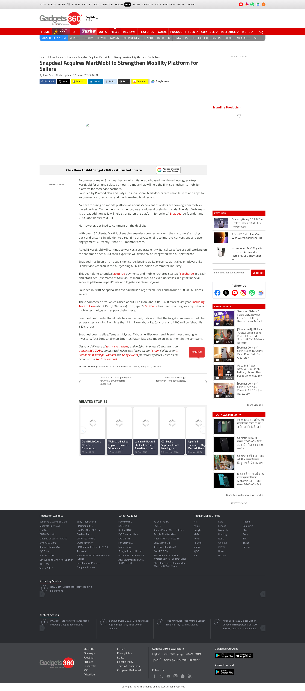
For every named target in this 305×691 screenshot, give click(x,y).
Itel (195, 555)
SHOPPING (147, 4)
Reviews (129, 31)
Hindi (165, 654)
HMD (196, 534)
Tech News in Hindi (226, 415)
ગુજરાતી (156, 660)
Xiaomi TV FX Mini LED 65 (167, 539)
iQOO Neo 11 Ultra (128, 534)
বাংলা (173, 654)
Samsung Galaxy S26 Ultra (53, 522)
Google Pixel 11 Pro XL (130, 551)
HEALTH (119, 4)
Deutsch (182, 660)
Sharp (246, 530)
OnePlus (222, 543)
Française (194, 660)
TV (169, 38)
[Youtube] (235, 293)
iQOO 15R (45, 564)
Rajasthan (169, 4)
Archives (88, 662)
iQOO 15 (44, 551)
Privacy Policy (124, 653)
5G (255, 38)
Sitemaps (89, 653)
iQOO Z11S (124, 539)
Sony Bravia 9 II (162, 543)
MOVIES (76, 4)
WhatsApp (98, 355)
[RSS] (263, 4)
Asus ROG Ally (161, 551)
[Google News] (261, 293)
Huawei (198, 543)
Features (146, 31)
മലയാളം (169, 660)
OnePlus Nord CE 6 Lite (89, 530)
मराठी (198, 654)
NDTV (43, 4)
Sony (245, 534)
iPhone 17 (82, 551)
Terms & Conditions (128, 666)
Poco (221, 551)
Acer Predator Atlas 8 (165, 547)
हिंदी (68, 4)
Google (197, 530)
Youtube (168, 675)
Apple (197, 526)
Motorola (223, 530)
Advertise (89, 675)
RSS (86, 670)
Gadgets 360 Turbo (90, 351)
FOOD (97, 4)
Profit (61, 4)
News (115, 31)
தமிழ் (180, 654)
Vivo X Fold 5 (46, 568)
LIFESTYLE (107, 4)
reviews (123, 346)
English (156, 654)
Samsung (248, 526)
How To (101, 38)
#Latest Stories (49, 615)
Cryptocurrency (85, 543)
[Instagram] (243, 293)
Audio (160, 38)
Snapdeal (176, 213)
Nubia (221, 539)
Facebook (85, 355)
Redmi (246, 522)
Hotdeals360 (200, 38)
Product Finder (182, 31)
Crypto (148, 38)
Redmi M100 (125, 530)
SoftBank (151, 306)
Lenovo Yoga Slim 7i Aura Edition (56, 560)
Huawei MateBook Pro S (131, 555)
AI (75, 31)
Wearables (243, 38)
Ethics (120, 658)
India (115, 366)
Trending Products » (227, 107)
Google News (130, 355)
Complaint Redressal (129, 670)
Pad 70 (157, 526)
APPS (158, 4)
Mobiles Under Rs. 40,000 (53, 539)
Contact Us (90, 666)
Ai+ (195, 522)
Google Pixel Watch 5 (165, 534)
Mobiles (74, 38)
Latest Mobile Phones (88, 563)
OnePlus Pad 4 (84, 534)
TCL (244, 539)
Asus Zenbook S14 (50, 547)
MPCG (180, 4)
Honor (197, 539)
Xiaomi (246, 547)
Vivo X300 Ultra (48, 543)
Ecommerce (105, 366)
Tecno (246, 543)
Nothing (222, 534)
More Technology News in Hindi (244, 495)
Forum (155, 351)
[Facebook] (217, 293)
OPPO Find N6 (47, 534)
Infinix (197, 547)
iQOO (196, 551)
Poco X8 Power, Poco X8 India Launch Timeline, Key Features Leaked (185, 623)
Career (121, 649)
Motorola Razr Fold (50, 526)
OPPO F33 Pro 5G (86, 539)
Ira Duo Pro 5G (161, 522)
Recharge (228, 31)
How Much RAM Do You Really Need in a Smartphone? (71, 589)
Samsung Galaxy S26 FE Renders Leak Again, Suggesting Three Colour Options (129, 625)
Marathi (190, 4)
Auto (103, 31)
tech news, (112, 346)
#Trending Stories (50, 581)
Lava (220, 522)
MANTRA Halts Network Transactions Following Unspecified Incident (69, 623)
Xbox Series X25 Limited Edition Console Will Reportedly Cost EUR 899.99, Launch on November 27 (240, 625)
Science (229, 38)
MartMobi (134, 366)
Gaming (114, 38)
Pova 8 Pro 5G (125, 543)
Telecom (88, 38)
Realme (222, 555)
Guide (162, 31)
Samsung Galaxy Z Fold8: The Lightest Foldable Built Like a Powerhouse (247, 223)
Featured (220, 213)
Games (136, 4)
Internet (52, 57)
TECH (128, 4)
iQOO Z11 (123, 526)
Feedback (89, 658)
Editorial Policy (125, 662)
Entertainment (131, 38)
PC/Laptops (181, 38)
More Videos (254, 405)
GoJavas (157, 366)
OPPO (221, 547)
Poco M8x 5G (125, 522)
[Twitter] (226, 293)
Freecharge (186, 274)
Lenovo (222, 526)
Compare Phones (86, 567)
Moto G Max (124, 547)
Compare (208, 31)
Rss (189, 675)
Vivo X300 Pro (47, 555)
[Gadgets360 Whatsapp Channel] (252, 293)
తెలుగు (189, 654)
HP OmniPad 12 (85, 526)
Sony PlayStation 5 (86, 522)
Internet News (67, 57)
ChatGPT (44, 530)
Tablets (216, 38)
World (52, 4)
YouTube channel (106, 359)
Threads (111, 355)
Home (45, 31)
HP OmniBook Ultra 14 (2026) (92, 547)
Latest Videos (222, 306)
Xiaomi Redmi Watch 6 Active (169, 530)
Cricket (87, 4)
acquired (119, 274)
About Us (89, 649)
